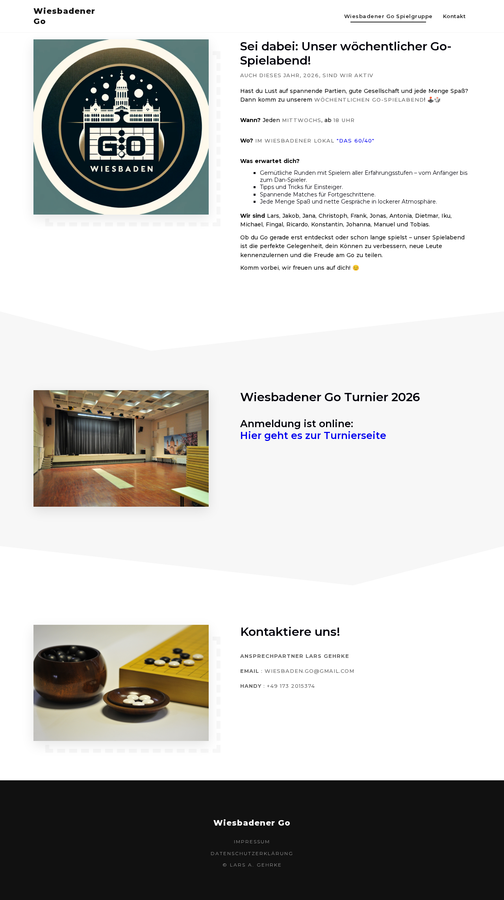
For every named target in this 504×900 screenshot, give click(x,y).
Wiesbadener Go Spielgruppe (388, 16)
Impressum (252, 841)
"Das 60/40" (355, 140)
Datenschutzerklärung (252, 853)
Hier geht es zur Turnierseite (313, 435)
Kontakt (454, 16)
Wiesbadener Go (53, 16)
